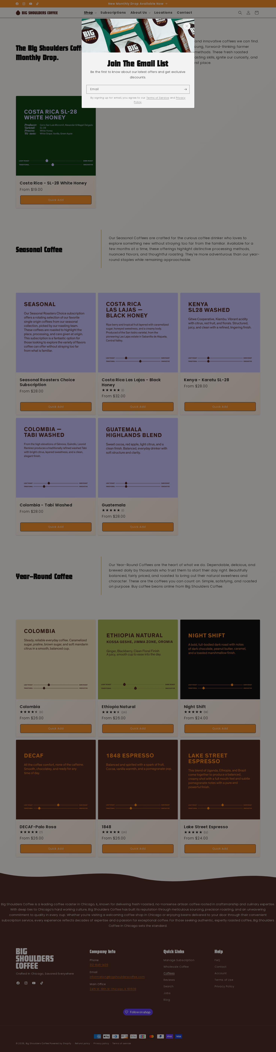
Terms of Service (157, 97)
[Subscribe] (185, 89)
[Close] (187, 26)
